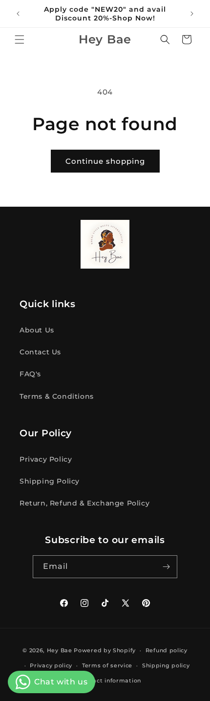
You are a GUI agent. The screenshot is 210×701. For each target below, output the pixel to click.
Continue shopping (105, 161)
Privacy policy (51, 665)
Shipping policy (166, 665)
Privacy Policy (46, 459)
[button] (19, 39)
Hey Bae (59, 650)
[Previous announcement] (18, 13)
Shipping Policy (50, 481)
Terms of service (107, 665)
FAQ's (30, 374)
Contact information (110, 680)
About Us (37, 330)
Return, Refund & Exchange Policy (84, 503)
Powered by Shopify (105, 650)
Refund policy (167, 650)
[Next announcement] (192, 13)
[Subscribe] (166, 566)
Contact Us (40, 352)
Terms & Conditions (57, 396)
